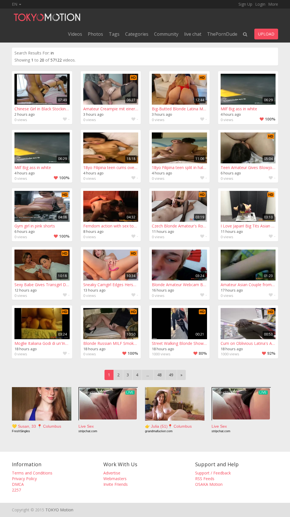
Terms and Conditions (32, 473)
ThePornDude (222, 34)
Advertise (111, 473)
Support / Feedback (213, 473)
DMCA (18, 484)
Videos (75, 34)
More (273, 4)
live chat (192, 34)
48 (159, 374)
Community (166, 34)
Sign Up (245, 4)
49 (171, 374)
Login (260, 4)
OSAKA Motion (209, 484)
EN (15, 4)
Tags (114, 34)
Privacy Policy (24, 478)
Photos (95, 34)
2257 (16, 490)
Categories (136, 34)
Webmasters (115, 478)
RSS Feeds (204, 478)
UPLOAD (266, 34)
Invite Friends (115, 484)
